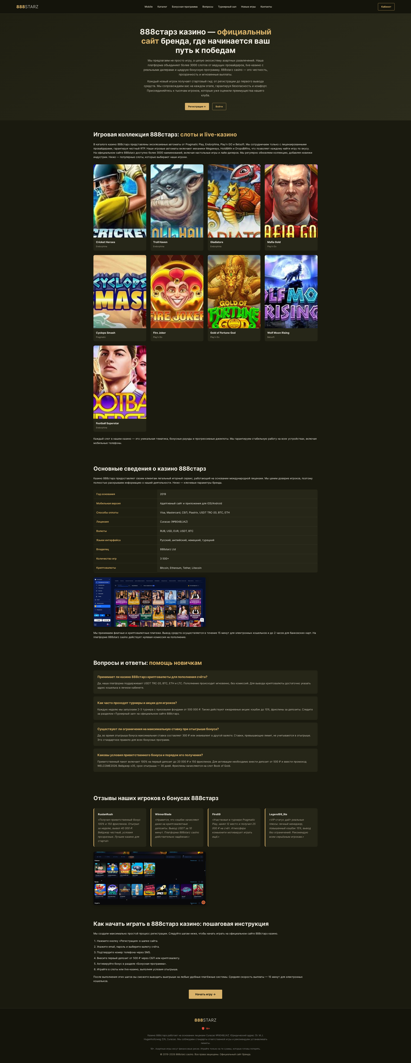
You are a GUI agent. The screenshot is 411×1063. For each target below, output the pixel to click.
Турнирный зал (227, 6)
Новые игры (248, 6)
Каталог (162, 6)
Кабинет (386, 6)
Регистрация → (197, 106)
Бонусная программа (185, 6)
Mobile (149, 6)
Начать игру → (205, 994)
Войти (219, 106)
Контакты (266, 6)
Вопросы (207, 6)
